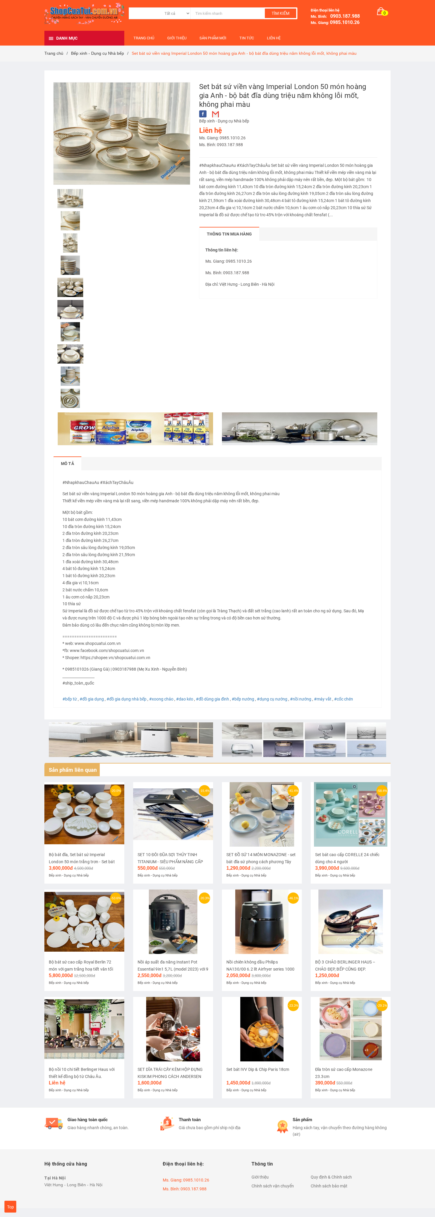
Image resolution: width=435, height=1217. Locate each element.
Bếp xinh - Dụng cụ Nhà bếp (224, 121)
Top (10, 1207)
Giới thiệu (260, 1177)
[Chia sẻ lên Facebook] (203, 113)
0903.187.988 (344, 16)
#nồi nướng (300, 699)
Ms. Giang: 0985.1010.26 (222, 137)
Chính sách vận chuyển (273, 1186)
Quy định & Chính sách (331, 1177)
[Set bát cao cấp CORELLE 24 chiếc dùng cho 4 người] (351, 814)
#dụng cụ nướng (272, 699)
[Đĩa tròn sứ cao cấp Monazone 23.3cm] (351, 1029)
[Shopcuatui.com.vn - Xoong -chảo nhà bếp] (299, 428)
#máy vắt (322, 699)
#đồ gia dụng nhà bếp (126, 699)
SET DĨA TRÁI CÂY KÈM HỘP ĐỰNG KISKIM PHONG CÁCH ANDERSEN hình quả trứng (170, 1076)
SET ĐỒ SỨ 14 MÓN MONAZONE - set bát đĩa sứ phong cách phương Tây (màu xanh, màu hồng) (261, 861)
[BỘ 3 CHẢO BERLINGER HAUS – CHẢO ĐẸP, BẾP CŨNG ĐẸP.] (351, 922)
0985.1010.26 (345, 22)
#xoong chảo (161, 699)
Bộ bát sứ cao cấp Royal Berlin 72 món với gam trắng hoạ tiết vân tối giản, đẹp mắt (81, 969)
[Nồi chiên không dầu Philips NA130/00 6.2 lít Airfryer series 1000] (262, 922)
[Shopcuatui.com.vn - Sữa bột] (135, 428)
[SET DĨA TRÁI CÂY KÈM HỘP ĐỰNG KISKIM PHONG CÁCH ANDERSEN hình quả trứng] (173, 1029)
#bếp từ (69, 699)
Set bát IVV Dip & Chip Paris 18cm (257, 1069)
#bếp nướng (243, 699)
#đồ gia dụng (92, 699)
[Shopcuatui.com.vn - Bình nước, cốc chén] (304, 739)
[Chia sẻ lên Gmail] (215, 114)
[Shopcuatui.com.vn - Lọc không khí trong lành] (131, 739)
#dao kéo (184, 699)
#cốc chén (343, 699)
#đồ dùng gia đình (212, 699)
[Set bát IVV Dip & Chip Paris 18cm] (262, 1029)
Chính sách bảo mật (329, 1186)
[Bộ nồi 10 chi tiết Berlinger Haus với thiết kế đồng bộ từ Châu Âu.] (84, 1029)
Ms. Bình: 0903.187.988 (221, 144)
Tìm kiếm (280, 13)
